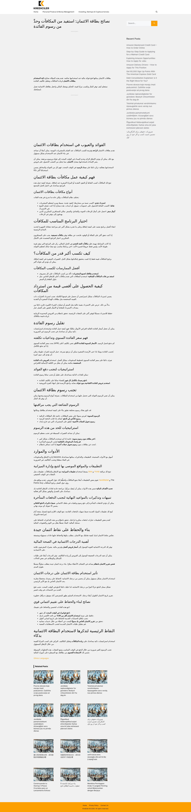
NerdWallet (104, 480)
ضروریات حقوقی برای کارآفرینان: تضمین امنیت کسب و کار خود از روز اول (140, 134)
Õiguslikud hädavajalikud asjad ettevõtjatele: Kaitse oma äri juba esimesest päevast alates (141, 125)
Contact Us (104, 805)
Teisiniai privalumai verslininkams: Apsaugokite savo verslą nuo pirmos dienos (141, 106)
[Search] (154, 23)
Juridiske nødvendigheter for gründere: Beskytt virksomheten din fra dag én (140, 97)
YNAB (96, 472)
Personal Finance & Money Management (58, 12)
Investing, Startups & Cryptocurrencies (94, 12)
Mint (90, 472)
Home (36, 12)
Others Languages (41, 658)
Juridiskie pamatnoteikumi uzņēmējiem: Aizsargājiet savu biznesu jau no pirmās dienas (139, 116)
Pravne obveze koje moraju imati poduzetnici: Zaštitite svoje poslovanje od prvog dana (140, 87)
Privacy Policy (93, 805)
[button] (157, 12)
